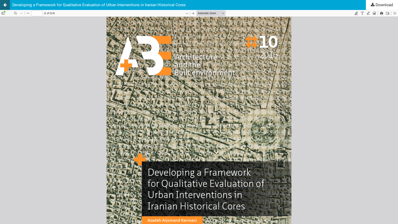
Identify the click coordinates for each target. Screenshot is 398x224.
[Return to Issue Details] (5, 5)
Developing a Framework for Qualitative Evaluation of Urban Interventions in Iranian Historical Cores (99, 4)
